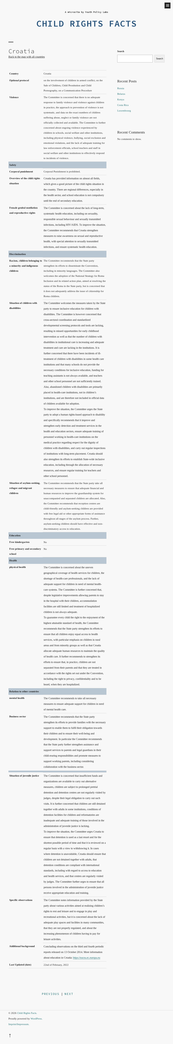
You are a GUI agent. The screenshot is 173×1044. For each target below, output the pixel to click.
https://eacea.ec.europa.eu (86, 957)
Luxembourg (124, 110)
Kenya (120, 99)
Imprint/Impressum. (18, 1024)
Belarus (121, 94)
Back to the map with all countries (26, 56)
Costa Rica (123, 105)
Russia (120, 88)
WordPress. (36, 1018)
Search (120, 51)
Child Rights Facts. (27, 1013)
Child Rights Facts (86, 23)
